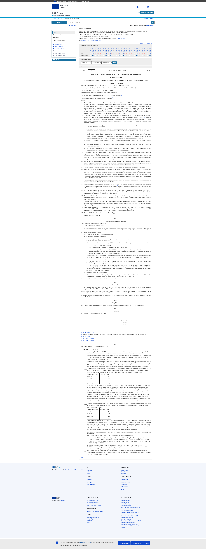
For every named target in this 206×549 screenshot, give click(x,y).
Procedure (56, 37)
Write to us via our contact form (94, 504)
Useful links (123, 473)
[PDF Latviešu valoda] (121, 53)
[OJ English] (108, 55)
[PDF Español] (93, 53)
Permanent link (59, 46)
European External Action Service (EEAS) (130, 512)
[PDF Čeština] (95, 53)
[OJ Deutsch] (100, 55)
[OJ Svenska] (150, 55)
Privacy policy (90, 519)
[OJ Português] (137, 55)
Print (151, 18)
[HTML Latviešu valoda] (121, 51)
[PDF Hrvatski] (116, 53)
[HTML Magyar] (126, 51)
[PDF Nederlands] (132, 53)
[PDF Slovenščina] (144, 53)
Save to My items (59, 51)
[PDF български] (90, 53)
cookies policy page (85, 542)
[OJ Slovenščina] (144, 55)
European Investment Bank (127, 517)
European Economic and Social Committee (130, 514)
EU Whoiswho (124, 484)
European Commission (126, 505)
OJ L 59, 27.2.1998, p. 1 (88, 336)
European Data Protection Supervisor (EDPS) (131, 520)
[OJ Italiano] (119, 55)
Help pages (89, 470)
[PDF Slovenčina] (142, 53)
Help (147, 18)
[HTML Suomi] (147, 51)
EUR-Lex (57, 13)
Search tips (73, 25)
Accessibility (89, 482)
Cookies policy (90, 481)
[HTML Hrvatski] (116, 51)
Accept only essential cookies (140, 543)
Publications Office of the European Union (74, 469)
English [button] (151, 7)
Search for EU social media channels (95, 511)
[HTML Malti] (129, 51)
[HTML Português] (137, 51)
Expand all (142, 43)
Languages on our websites (93, 517)
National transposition (59, 40)
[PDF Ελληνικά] (106, 53)
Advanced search (150, 25)
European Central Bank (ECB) (127, 509)
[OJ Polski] (134, 55)
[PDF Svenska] (150, 53)
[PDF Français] (111, 53)
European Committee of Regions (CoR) (129, 515)
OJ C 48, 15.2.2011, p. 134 (88, 332)
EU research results (125, 482)
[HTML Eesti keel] (103, 51)
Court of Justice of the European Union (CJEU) (131, 507)
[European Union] (56, 498)
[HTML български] (90, 51)
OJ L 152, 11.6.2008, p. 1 (88, 340)
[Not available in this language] (113, 51)
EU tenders (123, 481)
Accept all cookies (124, 543)
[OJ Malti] (129, 55)
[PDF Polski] (134, 53)
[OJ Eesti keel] (103, 55)
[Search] (152, 22)
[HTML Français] (111, 51)
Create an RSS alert (60, 55)
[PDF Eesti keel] (103, 53)
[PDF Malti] (129, 53)
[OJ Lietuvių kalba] (124, 55)
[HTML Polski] (134, 51)
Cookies (88, 522)
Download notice (59, 48)
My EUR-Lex (142, 7)
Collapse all (149, 43)
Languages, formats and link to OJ (89, 45)
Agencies (123, 527)
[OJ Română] (139, 55)
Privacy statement (91, 484)
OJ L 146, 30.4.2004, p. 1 (88, 338)
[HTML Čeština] (95, 51)
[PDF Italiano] (119, 53)
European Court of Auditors (127, 510)
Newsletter (123, 471)
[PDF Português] (137, 53)
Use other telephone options (93, 502)
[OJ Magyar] (126, 55)
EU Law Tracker (124, 491)
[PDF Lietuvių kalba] (124, 53)
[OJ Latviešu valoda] (121, 55)
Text (55, 32)
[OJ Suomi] (147, 55)
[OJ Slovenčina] (142, 55)
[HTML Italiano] (119, 51)
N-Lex (122, 489)
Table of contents (59, 60)
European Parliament (125, 500)
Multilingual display (86, 59)
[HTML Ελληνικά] (106, 51)
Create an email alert (60, 53)
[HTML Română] (139, 51)
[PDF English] (108, 53)
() (122, 95)
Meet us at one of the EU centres (94, 505)
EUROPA (54, 18)
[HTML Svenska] (150, 51)
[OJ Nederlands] (132, 55)
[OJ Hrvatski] (116, 55)
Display (114, 62)
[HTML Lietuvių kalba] (124, 51)
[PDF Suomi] (147, 53)
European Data (124, 479)
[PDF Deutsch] (100, 53)
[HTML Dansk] (98, 51)
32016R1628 (121, 38)
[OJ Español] (93, 55)
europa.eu (63, 500)
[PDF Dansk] (98, 53)
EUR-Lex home (61, 18)
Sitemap (88, 473)
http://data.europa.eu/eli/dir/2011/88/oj (91, 40)
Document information (59, 35)
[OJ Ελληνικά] (106, 55)
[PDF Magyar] (126, 53)
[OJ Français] (111, 55)
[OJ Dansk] (98, 55)
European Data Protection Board (128, 522)
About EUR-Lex (124, 470)
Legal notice (89, 479)
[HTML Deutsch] (100, 51)
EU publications (124, 486)
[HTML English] (108, 51)
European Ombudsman (126, 519)
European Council (125, 502)
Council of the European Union (128, 504)
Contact (88, 471)
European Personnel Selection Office (129, 524)
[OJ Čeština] (95, 55)
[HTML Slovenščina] (144, 51)
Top (82, 457)
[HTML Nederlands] (132, 51)
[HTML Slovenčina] (142, 51)
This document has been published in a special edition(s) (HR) (94, 36)
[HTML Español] (93, 51)
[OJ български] (90, 55)
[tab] (115, 45)
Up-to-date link (58, 44)
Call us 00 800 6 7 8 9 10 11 (93, 500)
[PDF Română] (139, 53)
